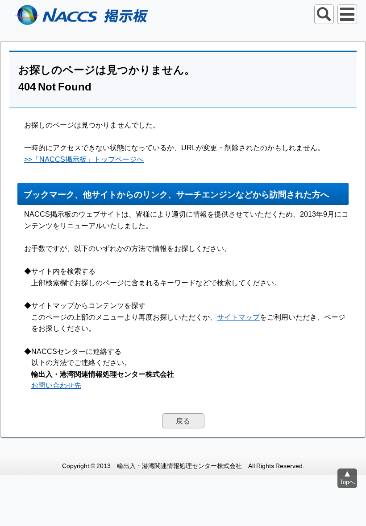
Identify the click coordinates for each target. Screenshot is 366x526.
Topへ (347, 481)
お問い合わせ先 (56, 384)
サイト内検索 (324, 14)
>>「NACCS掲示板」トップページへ (84, 158)
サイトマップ (238, 316)
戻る (183, 420)
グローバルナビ (347, 14)
